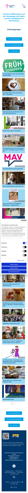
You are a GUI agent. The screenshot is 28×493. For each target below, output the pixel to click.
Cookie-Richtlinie (18, 471)
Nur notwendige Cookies (14, 271)
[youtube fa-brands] (14, 466)
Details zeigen (21, 260)
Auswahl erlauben (14, 268)
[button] (22, 5)
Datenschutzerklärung (15, 482)
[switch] (25, 247)
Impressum (7, 482)
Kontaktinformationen (9, 471)
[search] (24, 7)
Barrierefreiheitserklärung (10, 472)
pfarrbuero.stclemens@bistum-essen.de (14, 460)
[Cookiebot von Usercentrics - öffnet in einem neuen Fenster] (21, 220)
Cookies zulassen (14, 264)
